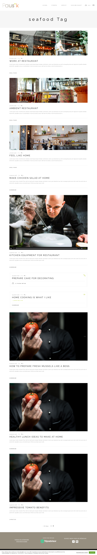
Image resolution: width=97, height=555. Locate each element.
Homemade (12, 189)
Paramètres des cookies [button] (82, 552)
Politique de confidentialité (22, 539)
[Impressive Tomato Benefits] (48, 478)
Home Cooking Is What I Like (31, 297)
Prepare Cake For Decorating (33, 278)
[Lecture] (11, 248)
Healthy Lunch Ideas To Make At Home (36, 437)
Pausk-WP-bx (21, 283)
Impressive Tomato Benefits (29, 507)
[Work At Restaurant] (48, 43)
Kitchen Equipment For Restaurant (34, 255)
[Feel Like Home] (48, 137)
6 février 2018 (12, 58)
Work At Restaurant (23, 61)
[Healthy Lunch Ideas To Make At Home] (48, 407)
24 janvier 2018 (13, 505)
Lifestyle (12, 519)
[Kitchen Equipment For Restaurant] (48, 222)
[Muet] (82, 248)
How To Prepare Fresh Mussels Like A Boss (39, 366)
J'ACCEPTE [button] (92, 552)
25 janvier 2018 (13, 175)
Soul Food (13, 73)
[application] (48, 248)
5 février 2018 (12, 105)
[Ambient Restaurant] (48, 90)
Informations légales (21, 541)
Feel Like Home (19, 155)
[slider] (85, 248)
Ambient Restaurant (23, 108)
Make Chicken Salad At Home (29, 178)
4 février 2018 (12, 153)
